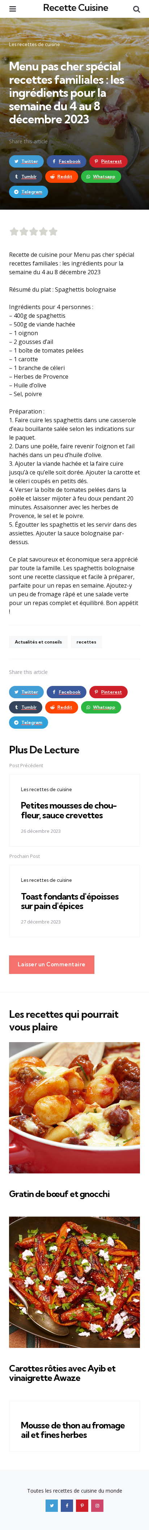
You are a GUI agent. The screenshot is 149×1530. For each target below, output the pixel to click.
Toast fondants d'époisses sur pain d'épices (70, 901)
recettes (86, 642)
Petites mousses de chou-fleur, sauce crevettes (68, 810)
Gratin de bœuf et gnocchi (59, 1193)
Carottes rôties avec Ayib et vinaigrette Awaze (62, 1373)
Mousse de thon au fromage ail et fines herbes (73, 1430)
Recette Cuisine (75, 7)
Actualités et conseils (38, 642)
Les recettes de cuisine (34, 44)
